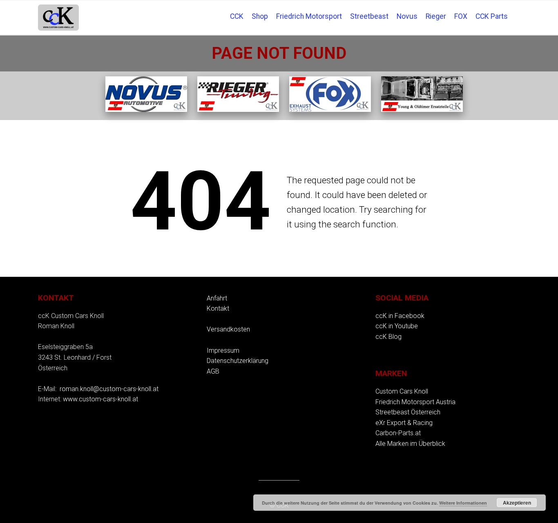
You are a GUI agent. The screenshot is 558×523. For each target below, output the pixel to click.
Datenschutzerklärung (237, 361)
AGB (213, 371)
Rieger (436, 16)
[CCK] (422, 110)
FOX (460, 16)
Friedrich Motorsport (309, 16)
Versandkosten (228, 329)
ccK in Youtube (396, 326)
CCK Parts (491, 16)
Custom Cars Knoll (401, 391)
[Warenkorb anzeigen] (516, 11)
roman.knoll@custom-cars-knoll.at (109, 389)
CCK (236, 16)
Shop (260, 16)
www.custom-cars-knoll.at (100, 399)
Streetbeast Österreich (407, 412)
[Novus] (146, 110)
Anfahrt (217, 298)
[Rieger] (238, 110)
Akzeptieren (517, 502)
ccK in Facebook (399, 316)
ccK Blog (388, 337)
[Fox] (330, 110)
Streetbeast (369, 16)
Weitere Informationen (463, 503)
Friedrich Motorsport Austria (415, 402)
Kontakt (218, 308)
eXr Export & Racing (404, 423)
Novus (407, 16)
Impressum (223, 350)
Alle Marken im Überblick (410, 443)
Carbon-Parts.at (398, 433)
